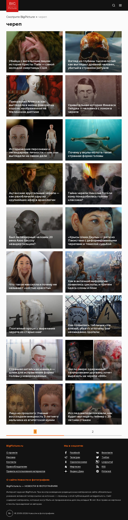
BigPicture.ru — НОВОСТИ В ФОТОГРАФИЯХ (32, 486)
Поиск (110, 5)
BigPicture (27, 17)
